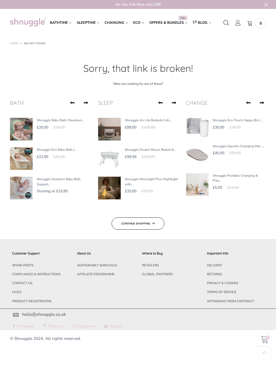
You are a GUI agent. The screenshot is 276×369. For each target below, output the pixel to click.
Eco (136, 22)
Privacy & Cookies (222, 283)
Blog (203, 22)
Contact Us (22, 283)
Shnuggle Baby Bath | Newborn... (61, 120)
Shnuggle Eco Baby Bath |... (57, 149)
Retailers (150, 265)
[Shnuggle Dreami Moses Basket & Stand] (109, 158)
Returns (214, 274)
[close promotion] (266, 4)
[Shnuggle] (28, 22)
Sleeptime (86, 22)
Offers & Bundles (167, 22)
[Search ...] (226, 23)
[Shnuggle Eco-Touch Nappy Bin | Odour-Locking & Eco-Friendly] (197, 127)
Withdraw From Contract (230, 301)
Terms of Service (221, 292)
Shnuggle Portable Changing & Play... (235, 178)
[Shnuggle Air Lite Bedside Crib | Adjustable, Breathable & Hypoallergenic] (109, 129)
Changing (114, 22)
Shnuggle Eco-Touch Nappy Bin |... (238, 120)
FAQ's (16, 292)
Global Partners (157, 274)
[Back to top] (264, 352)
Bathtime (59, 22)
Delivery (214, 265)
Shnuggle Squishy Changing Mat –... (239, 146)
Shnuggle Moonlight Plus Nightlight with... (151, 181)
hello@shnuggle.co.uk (44, 314)
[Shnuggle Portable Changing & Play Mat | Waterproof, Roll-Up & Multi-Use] (197, 184)
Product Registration (31, 301)
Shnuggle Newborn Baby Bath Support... (59, 181)
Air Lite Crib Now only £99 (138, 4)
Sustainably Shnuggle (97, 265)
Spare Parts (22, 265)
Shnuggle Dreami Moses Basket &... (150, 149)
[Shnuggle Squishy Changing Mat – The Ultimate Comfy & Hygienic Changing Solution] (197, 155)
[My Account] (238, 23)
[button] (72, 103)
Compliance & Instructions (36, 274)
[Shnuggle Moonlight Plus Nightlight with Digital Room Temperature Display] (109, 188)
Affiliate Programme (96, 274)
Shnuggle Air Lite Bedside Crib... (148, 120)
